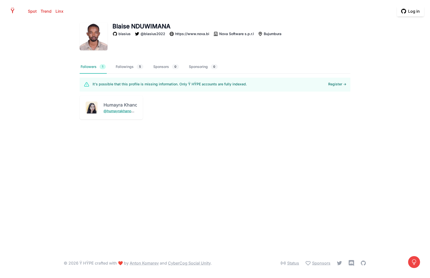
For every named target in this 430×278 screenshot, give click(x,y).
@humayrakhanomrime (122, 111)
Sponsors (164, 66)
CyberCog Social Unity (189, 263)
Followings (128, 66)
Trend (46, 11)
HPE (14, 11)
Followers (92, 66)
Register (337, 84)
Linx (59, 11)
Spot (32, 11)
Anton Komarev (144, 263)
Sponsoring (202, 66)
